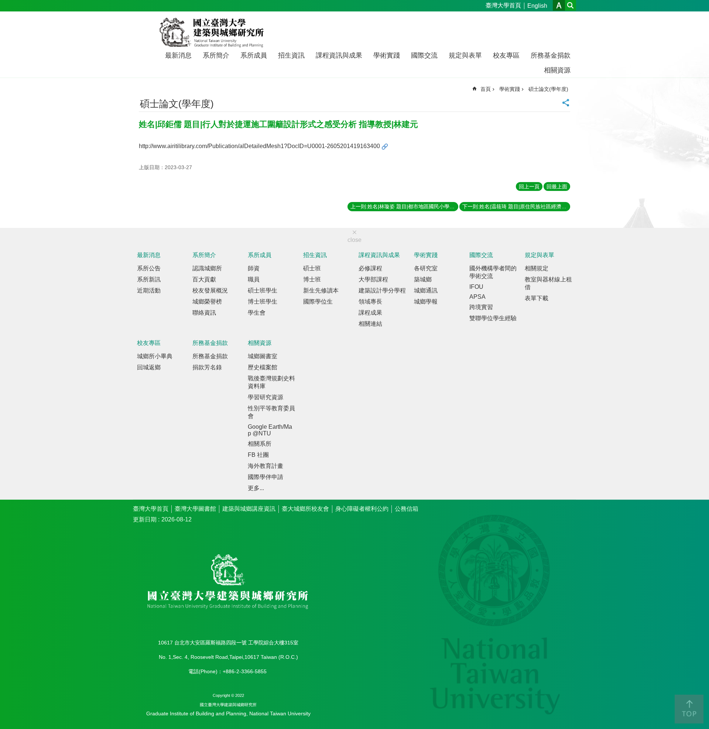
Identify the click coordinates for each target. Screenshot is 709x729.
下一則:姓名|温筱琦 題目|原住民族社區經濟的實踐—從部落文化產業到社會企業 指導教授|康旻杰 (516, 206)
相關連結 (370, 324)
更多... (256, 488)
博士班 (312, 279)
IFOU (476, 287)
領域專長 (370, 301)
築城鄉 (423, 279)
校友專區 (506, 55)
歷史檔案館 (262, 367)
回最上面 (557, 186)
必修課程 (370, 268)
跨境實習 (481, 307)
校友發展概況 (210, 290)
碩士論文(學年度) (548, 89)
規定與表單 (465, 55)
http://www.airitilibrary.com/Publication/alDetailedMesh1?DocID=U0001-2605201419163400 (259, 146)
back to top (689, 709)
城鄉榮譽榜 (207, 301)
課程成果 (370, 312)
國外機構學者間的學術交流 (493, 272)
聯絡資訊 (204, 312)
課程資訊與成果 (339, 55)
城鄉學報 (426, 301)
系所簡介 (216, 55)
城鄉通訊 (426, 290)
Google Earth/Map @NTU (270, 430)
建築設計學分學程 (382, 290)
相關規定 (536, 268)
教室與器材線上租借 (548, 283)
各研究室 (426, 268)
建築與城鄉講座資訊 (248, 509)
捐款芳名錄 (207, 367)
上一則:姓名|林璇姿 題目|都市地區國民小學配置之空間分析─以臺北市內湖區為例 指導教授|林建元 (404, 206)
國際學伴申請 (265, 477)
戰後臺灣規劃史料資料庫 (271, 382)
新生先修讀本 (321, 290)
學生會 (257, 312)
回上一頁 (529, 186)
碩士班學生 (262, 290)
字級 (559, 5)
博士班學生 (262, 301)
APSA (477, 297)
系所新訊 (149, 279)
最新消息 (178, 55)
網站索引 (570, 5)
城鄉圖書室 (262, 356)
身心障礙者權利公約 (361, 509)
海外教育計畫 (265, 466)
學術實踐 (386, 55)
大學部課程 (373, 279)
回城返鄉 (149, 367)
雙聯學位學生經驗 (493, 318)
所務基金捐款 (551, 55)
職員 (254, 279)
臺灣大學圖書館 (195, 509)
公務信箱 (406, 509)
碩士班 (312, 268)
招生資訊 (291, 55)
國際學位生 (318, 301)
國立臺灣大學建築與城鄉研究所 (213, 32)
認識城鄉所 (207, 268)
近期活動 (149, 290)
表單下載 (536, 298)
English (537, 6)
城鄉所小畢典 (154, 356)
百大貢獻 (204, 279)
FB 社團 (258, 455)
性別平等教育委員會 (271, 412)
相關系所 (259, 444)
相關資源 (557, 70)
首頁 (485, 89)
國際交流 (424, 55)
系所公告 (149, 268)
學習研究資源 (265, 397)
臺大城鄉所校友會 (305, 509)
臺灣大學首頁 (503, 5)
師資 (254, 268)
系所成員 (253, 55)
